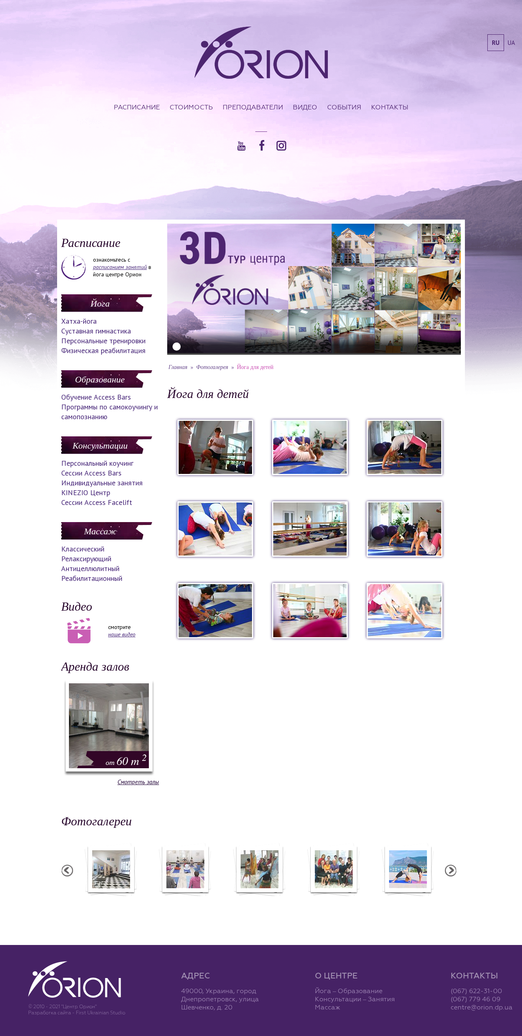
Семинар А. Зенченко (184, 901)
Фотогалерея (212, 367)
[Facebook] (261, 145)
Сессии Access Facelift (96, 502)
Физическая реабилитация (103, 350)
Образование (100, 379)
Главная (178, 367)
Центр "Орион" (110, 901)
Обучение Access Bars (96, 397)
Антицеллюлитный (90, 568)
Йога (100, 303)
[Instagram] (281, 146)
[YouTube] (241, 146)
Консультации (100, 445)
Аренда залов (95, 666)
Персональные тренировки (103, 340)
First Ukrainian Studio (100, 1012)
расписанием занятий (120, 267)
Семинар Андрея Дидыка (333, 901)
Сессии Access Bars (91, 473)
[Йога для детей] (215, 473)
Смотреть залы (138, 782)
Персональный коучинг (97, 463)
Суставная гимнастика (96, 331)
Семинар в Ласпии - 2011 (407, 901)
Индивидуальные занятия (102, 482)
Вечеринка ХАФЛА (259, 901)
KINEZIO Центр (85, 492)
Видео (305, 107)
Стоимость (191, 107)
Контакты (389, 107)
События (344, 107)
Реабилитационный (91, 578)
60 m (126, 760)
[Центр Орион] (261, 53)
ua (511, 43)
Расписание (137, 107)
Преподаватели (253, 107)
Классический (82, 549)
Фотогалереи (96, 820)
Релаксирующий (86, 558)
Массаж (100, 531)
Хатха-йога (79, 321)
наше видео (121, 634)
